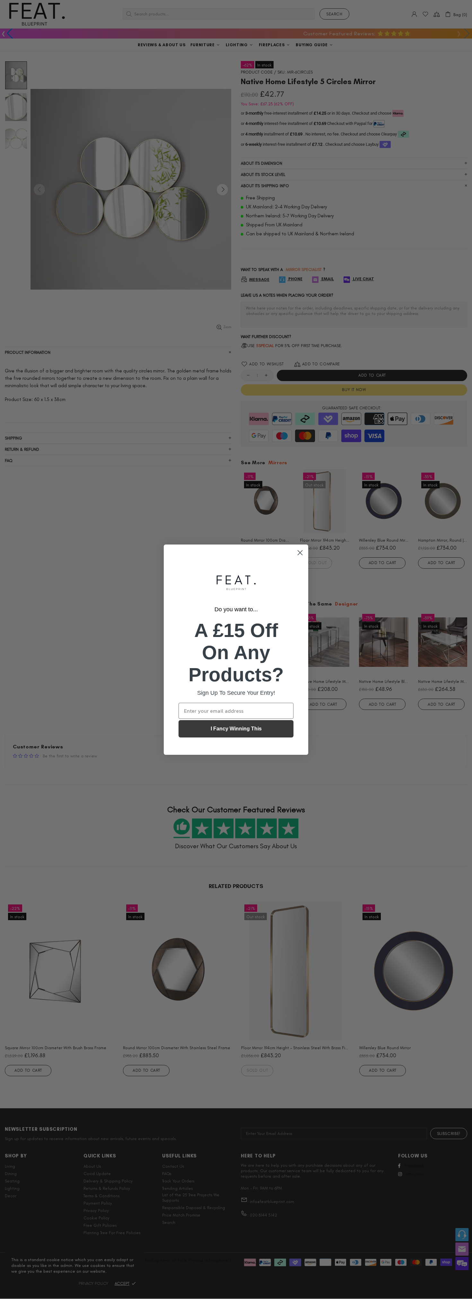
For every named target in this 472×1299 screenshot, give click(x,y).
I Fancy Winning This (236, 728)
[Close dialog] (300, 552)
